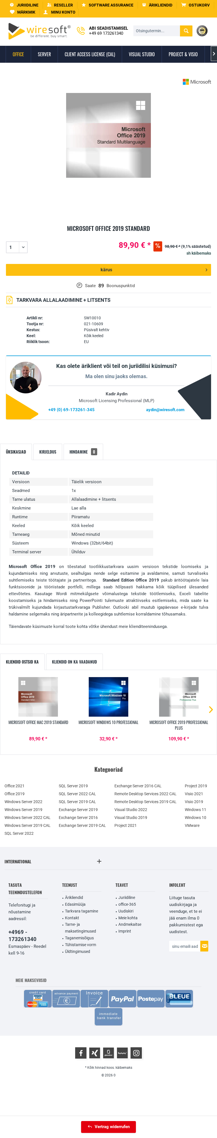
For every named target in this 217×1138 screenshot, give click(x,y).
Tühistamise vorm (80, 944)
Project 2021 (125, 825)
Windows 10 (195, 817)
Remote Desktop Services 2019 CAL (145, 801)
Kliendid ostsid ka (22, 662)
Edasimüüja (75, 904)
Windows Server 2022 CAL (28, 817)
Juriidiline (126, 897)
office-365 (127, 904)
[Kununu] (122, 1053)
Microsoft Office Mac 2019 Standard (38, 722)
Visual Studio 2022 (130, 809)
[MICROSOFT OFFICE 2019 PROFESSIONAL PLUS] (179, 697)
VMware (192, 825)
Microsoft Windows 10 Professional (108, 722)
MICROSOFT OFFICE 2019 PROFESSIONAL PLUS (178, 725)
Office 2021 (15, 786)
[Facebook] (80, 1053)
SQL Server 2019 (73, 786)
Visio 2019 (194, 801)
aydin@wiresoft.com (165, 409)
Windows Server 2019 (23, 809)
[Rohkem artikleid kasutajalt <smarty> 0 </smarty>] (197, 82)
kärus (106, 269)
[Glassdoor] (108, 1053)
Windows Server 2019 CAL (28, 825)
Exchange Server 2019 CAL (82, 825)
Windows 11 (195, 809)
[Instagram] (136, 1053)
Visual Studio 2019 (130, 817)
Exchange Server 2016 (78, 817)
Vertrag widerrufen (112, 1126)
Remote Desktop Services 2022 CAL (145, 794)
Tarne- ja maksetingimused (80, 927)
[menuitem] (195, 5)
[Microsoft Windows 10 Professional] (109, 697)
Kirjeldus (47, 452)
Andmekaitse (129, 924)
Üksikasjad (16, 452)
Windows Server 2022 (23, 801)
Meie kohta (128, 918)
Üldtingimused (77, 951)
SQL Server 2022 (19, 833)
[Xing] (94, 1053)
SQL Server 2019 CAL (77, 801)
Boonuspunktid (121, 285)
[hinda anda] (108, 235)
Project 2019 (196, 786)
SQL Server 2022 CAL (77, 794)
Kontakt (72, 918)
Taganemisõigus (79, 938)
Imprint (124, 931)
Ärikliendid (74, 897)
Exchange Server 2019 (78, 809)
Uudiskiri (125, 911)
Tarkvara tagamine (81, 911)
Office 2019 (15, 794)
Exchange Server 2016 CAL (138, 786)
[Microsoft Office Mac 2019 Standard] (38, 697)
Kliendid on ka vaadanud (74, 662)
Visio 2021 (194, 794)
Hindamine (82, 452)
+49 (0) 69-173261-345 (71, 409)
